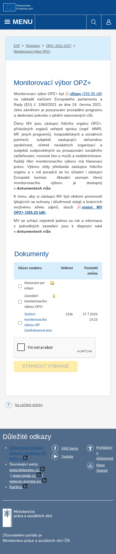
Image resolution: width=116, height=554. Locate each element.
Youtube (67, 456)
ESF (17, 46)
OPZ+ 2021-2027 (58, 46)
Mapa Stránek (102, 467)
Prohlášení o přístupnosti (104, 453)
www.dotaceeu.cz (24, 470)
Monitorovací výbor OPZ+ (32, 51)
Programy (33, 46)
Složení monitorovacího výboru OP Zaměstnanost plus (38, 322)
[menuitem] (93, 22)
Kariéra (15, 487)
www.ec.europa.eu (25, 481)
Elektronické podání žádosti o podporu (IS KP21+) (27, 453)
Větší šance (69, 448)
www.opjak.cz (24, 475)
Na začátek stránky (29, 405)
